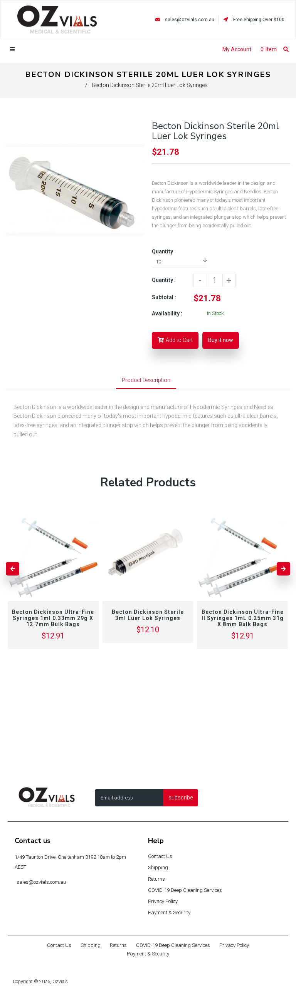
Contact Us (160, 856)
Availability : (167, 313)
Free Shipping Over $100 (258, 19)
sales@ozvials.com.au (189, 19)
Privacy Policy (163, 901)
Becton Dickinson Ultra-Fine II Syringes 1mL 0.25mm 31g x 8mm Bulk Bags (243, 618)
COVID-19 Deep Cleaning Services (185, 890)
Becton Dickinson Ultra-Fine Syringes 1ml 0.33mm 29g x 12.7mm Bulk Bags (53, 618)
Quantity (162, 251)
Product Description (146, 380)
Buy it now (220, 340)
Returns (156, 879)
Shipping (158, 867)
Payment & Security (169, 912)
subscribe (180, 797)
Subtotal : (164, 297)
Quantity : (164, 280)
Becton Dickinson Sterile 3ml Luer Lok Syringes (148, 615)
